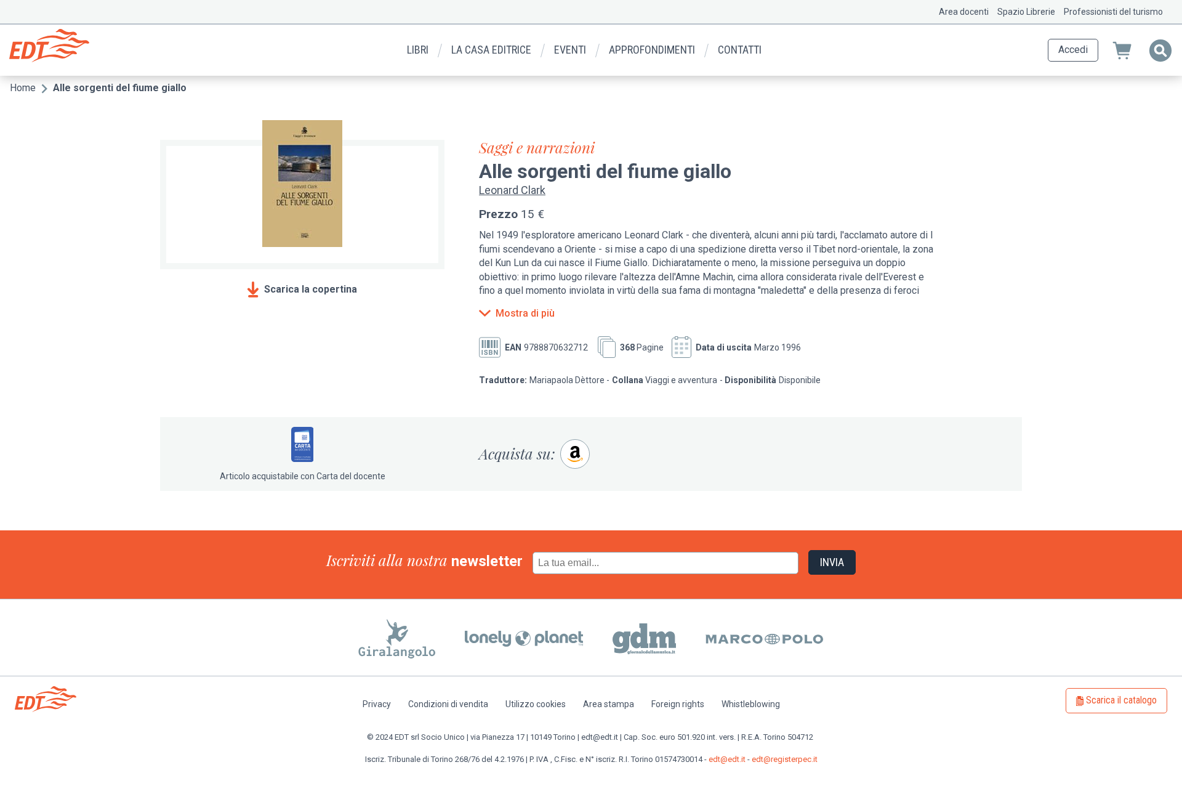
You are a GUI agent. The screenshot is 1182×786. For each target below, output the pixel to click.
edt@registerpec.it (785, 759)
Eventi (570, 49)
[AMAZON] (575, 454)
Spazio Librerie (1026, 12)
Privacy (377, 704)
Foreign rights (677, 704)
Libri (417, 49)
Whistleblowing (751, 704)
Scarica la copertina (310, 289)
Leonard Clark (512, 190)
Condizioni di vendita (448, 704)
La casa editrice (491, 49)
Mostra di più (525, 313)
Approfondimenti (652, 49)
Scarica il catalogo (1121, 700)
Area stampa (608, 704)
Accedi (1073, 49)
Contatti (740, 49)
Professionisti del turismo (1113, 12)
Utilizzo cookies (535, 704)
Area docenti (964, 12)
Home (23, 88)
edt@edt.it (727, 759)
